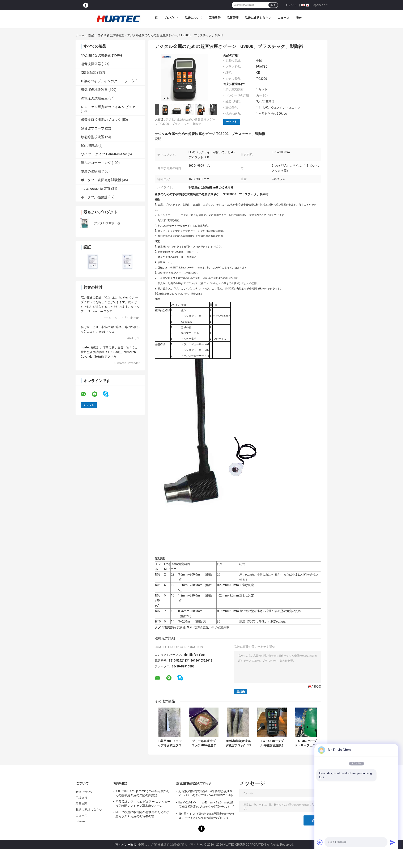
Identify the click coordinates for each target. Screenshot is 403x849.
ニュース (283, 17)
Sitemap (81, 821)
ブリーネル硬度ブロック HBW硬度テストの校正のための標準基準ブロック (203, 743)
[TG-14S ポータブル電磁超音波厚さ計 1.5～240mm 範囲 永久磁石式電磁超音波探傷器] (272, 722)
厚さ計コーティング (96, 163)
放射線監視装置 (92, 137)
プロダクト (171, 17)
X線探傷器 (88, 73)
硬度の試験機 (91, 171)
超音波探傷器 (91, 64)
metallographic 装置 (95, 189)
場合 (299, 17)
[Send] (392, 842)
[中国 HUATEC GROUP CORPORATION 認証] (93, 261)
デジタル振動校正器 (107, 223)
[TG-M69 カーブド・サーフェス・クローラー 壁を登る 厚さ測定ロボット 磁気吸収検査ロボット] (306, 722)
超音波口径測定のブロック (101, 120)
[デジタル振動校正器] (85, 223)
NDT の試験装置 (197, 627)
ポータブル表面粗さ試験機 (101, 180)
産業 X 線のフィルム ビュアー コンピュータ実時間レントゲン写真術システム (142, 803)
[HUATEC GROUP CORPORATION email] (86, 394)
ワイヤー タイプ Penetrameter (104, 154)
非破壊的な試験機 (174, 627)
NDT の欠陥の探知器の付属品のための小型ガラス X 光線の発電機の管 (142, 814)
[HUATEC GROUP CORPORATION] (118, 18)
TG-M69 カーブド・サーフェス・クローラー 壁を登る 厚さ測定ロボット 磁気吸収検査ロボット (306, 743)
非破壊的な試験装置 (111, 35)
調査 (273, 5)
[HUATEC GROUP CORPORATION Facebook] (85, 5)
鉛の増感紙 (89, 146)
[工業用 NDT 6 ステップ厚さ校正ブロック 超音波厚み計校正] (169, 722)
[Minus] (392, 749)
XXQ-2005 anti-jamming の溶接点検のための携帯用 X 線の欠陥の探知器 (142, 793)
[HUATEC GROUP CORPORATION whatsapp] (97, 394)
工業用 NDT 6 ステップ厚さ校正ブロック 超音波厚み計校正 (169, 743)
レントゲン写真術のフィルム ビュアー (110, 107)
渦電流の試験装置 (94, 98)
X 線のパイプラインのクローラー (106, 81)
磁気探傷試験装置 (94, 90)
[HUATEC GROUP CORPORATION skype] (108, 394)
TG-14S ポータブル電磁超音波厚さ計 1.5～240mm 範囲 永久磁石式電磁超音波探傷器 (272, 743)
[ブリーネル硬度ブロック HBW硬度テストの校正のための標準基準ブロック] (204, 722)
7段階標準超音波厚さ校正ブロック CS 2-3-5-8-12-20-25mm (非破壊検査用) (238, 743)
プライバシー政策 (124, 844)
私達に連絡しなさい (258, 17)
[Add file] (320, 842)
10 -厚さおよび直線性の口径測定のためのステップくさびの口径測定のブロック (206, 816)
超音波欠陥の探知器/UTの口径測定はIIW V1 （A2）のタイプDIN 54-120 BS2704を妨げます (205, 793)
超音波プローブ (92, 128)
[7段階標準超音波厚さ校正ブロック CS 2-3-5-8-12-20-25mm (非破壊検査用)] (238, 722)
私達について (194, 17)
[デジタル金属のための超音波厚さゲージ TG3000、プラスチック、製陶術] (184, 78)
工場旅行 (215, 17)
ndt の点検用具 (220, 627)
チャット (291, 5)
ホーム (80, 35)
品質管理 (233, 17)
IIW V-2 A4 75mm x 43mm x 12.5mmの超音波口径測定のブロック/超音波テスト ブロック (206, 805)
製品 (91, 35)
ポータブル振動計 (94, 197)
